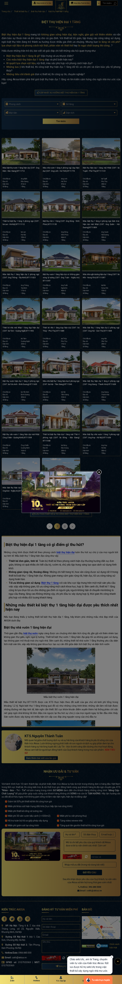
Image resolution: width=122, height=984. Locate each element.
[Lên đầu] (118, 961)
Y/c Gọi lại (61, 981)
